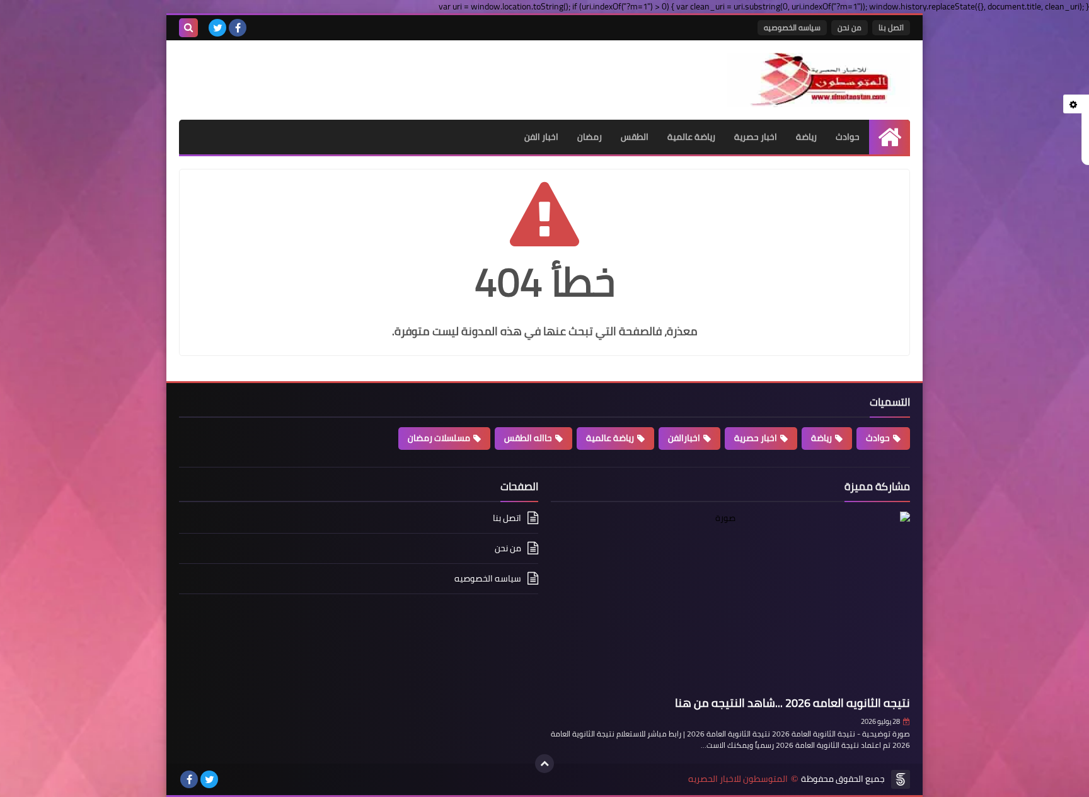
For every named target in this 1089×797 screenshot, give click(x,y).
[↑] (544, 763)
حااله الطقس (528, 438)
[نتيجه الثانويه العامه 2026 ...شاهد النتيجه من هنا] (730, 601)
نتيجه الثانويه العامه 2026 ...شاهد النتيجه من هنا (792, 702)
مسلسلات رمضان (439, 438)
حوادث (848, 137)
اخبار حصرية (755, 137)
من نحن (849, 27)
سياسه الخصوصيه (792, 27)
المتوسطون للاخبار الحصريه (738, 779)
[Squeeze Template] (900, 779)
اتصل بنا (891, 27)
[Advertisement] (326, 72)
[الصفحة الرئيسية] (889, 137)
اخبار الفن (541, 137)
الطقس (634, 137)
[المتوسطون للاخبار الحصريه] (818, 80)
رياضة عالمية (691, 137)
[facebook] (237, 28)
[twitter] (217, 28)
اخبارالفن (684, 438)
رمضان (589, 137)
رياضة (806, 137)
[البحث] (188, 27)
